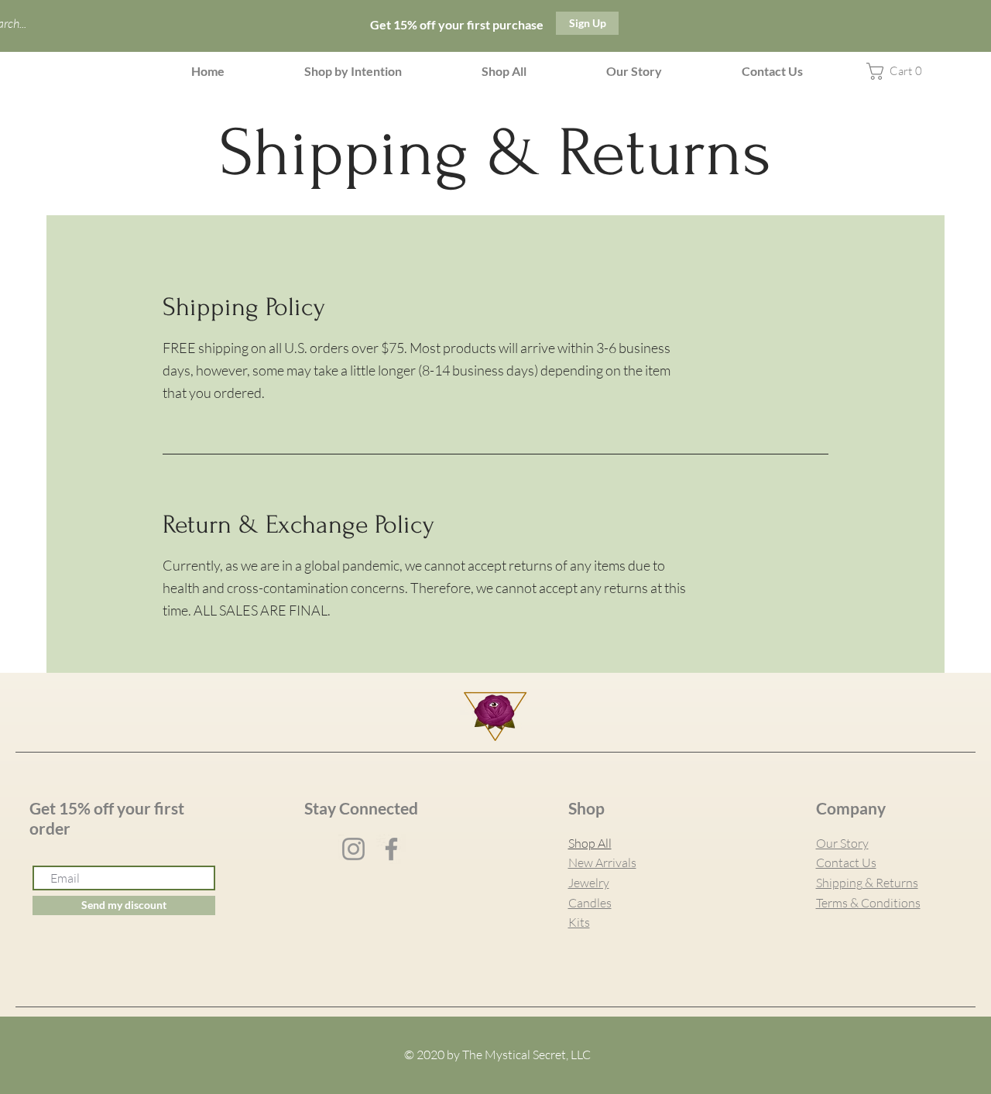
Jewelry (588, 882)
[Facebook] (391, 849)
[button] (353, 71)
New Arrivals (602, 862)
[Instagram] (353, 849)
